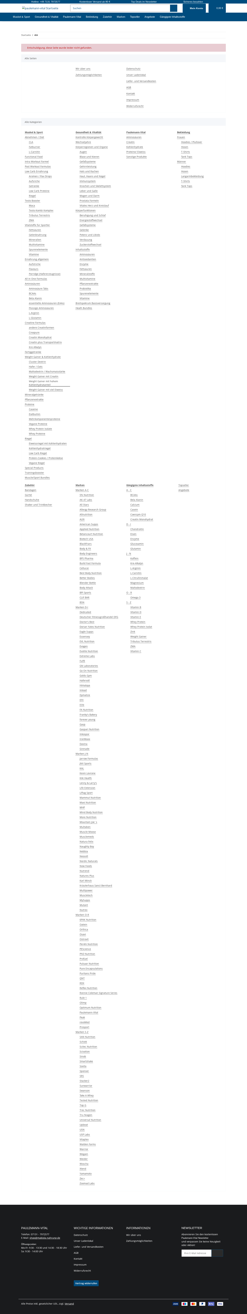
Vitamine (34, 254)
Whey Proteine (37, 433)
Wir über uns (83, 68)
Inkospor (84, 734)
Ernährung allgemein (37, 259)
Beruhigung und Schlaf (93, 215)
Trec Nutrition (87, 1110)
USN (82, 1129)
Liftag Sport (86, 792)
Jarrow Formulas (89, 758)
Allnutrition (86, 514)
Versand (69, 1303)
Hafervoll (85, 680)
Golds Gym (86, 675)
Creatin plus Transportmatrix (45, 342)
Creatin (130, 142)
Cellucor (84, 568)
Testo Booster (32, 200)
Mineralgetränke (34, 394)
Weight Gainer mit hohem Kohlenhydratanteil (43, 383)
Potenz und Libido (90, 234)
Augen (83, 151)
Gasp (82, 724)
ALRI (82, 519)
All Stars (84, 504)
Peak (82, 1017)
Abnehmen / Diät (34, 137)
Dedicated (85, 612)
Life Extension (87, 787)
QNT (82, 978)
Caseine (33, 409)
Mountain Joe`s (88, 822)
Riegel (32, 195)
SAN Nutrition (87, 1036)
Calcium (134, 504)
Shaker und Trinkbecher (38, 504)
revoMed (85, 1022)
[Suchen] (173, 8)
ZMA (31, 220)
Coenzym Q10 (138, 514)
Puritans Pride (88, 973)
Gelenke (84, 229)
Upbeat (84, 1124)
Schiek (83, 1041)
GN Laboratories (89, 665)
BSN (82, 602)
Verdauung (86, 239)
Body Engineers (88, 553)
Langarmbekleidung (192, 176)
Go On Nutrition (89, 670)
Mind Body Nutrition (91, 812)
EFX (82, 700)
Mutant (84, 905)
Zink (132, 631)
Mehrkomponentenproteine (44, 419)
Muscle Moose (88, 831)
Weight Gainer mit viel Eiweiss (46, 389)
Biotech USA (86, 538)
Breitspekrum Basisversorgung (93, 303)
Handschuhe (32, 499)
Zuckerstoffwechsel (90, 244)
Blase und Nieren (89, 156)
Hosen (184, 146)
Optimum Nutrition (90, 1007)
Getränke (34, 186)
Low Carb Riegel (38, 453)
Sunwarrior (86, 1085)
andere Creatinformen (41, 327)
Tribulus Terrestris (39, 215)
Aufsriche (34, 181)
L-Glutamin (35, 317)
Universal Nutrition (90, 1119)
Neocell (84, 856)
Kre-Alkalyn (136, 563)
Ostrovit (84, 939)
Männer (181, 161)
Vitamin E (135, 617)
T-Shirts (185, 151)
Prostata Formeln (89, 200)
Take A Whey (87, 1095)
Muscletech (86, 895)
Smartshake (86, 1061)
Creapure (34, 332)
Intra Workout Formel (37, 161)
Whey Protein (137, 621)
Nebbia (84, 851)
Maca (32, 205)
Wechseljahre (83, 142)
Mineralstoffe (87, 273)
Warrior (84, 1149)
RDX (82, 983)
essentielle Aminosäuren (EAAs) (46, 303)
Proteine (29, 404)
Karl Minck (86, 880)
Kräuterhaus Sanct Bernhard (96, 885)
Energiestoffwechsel (91, 220)
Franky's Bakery (88, 714)
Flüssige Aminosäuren (41, 308)
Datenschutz (133, 68)
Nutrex (83, 909)
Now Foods (86, 866)
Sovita (83, 1066)
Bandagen (30, 490)
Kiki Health (86, 778)
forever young (87, 719)
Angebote (183, 490)
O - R (129, 592)
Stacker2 (84, 1080)
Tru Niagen (86, 1115)
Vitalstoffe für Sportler (37, 225)
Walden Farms (88, 1144)
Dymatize (85, 695)
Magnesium (137, 582)
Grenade (84, 748)
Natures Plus (87, 875)
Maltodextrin (137, 587)
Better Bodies (87, 577)
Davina (83, 743)
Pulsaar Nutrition (89, 963)
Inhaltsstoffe (83, 249)
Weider (84, 1158)
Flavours (33, 269)
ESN (82, 704)
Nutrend (84, 870)
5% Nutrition (87, 494)
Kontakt (130, 93)
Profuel (84, 958)
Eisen (133, 534)
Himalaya (85, 685)
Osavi (83, 934)
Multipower (86, 890)
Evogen (84, 646)
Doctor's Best (87, 621)
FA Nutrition (86, 709)
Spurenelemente (38, 249)
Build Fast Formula (90, 563)
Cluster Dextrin (37, 361)
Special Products (34, 467)
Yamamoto (86, 1173)
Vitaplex (84, 1139)
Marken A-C (82, 490)
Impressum (132, 99)
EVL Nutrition (87, 641)
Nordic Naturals (89, 861)
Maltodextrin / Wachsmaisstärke (47, 371)
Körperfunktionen (86, 210)
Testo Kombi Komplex (41, 210)
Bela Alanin (136, 499)
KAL (82, 768)
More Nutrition (88, 817)
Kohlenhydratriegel (40, 448)
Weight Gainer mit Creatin (43, 376)
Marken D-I (82, 607)
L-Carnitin (34, 151)
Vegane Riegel (37, 462)
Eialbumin (34, 414)
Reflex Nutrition (88, 988)
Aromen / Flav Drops (40, 176)
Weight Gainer (138, 636)
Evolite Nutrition (89, 651)
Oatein (83, 924)
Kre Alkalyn (35, 347)
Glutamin (135, 548)
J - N (128, 553)
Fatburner (34, 146)
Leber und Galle (89, 190)
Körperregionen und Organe (92, 146)
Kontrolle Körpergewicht (89, 137)
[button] (194, 8)
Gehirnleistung (88, 166)
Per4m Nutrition (89, 944)
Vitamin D (135, 612)
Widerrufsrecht (134, 106)
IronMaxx (85, 739)
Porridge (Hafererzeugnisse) (44, 273)
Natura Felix (86, 841)
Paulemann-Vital (89, 1012)
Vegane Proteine (38, 423)
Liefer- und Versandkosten (141, 81)
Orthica (84, 929)
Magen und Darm (89, 195)
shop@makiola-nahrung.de (45, 1237)
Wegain (84, 1154)
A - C (129, 490)
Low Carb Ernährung (36, 171)
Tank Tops (186, 156)
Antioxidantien (88, 259)
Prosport (84, 1027)
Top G (83, 1105)
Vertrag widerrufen (86, 1283)
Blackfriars (86, 543)
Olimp (83, 1002)
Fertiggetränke (33, 352)
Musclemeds (87, 836)
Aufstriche (34, 264)
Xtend (83, 1168)
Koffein (134, 558)
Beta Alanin (35, 298)
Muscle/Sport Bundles (37, 477)
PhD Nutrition (87, 953)
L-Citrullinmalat (139, 577)
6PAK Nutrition (88, 919)
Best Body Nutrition (91, 573)
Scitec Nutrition (88, 1046)
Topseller (183, 485)
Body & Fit (85, 548)
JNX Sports (85, 763)
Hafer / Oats (36, 366)
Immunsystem (88, 181)
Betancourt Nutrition (91, 534)
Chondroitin (137, 529)
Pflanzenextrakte (34, 399)
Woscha (84, 1163)
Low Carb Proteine (39, 190)
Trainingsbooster (34, 472)
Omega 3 (135, 597)
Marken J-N (82, 753)
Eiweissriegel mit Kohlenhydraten (48, 443)
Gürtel (28, 494)
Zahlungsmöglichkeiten (89, 74)
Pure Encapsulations (91, 968)
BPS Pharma (86, 558)
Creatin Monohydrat (40, 337)
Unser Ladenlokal (136, 74)
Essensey (85, 636)
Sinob (83, 1056)
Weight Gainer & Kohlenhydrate (43, 356)
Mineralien (35, 239)
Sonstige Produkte (136, 156)
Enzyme (84, 264)
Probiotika (85, 288)
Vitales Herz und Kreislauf (94, 205)
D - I (128, 524)
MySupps (85, 900)
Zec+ (82, 1178)
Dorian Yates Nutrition (92, 626)
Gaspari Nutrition (89, 729)
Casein (134, 509)
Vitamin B (135, 607)
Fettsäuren (35, 229)
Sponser (84, 1071)
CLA (31, 142)
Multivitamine (37, 244)
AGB (128, 87)
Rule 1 (83, 997)
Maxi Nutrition (88, 802)
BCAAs (32, 293)
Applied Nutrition (89, 529)
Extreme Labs (87, 656)
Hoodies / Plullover (191, 142)
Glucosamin (137, 543)
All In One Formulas (36, 278)
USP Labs (85, 1134)
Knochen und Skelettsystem (95, 186)
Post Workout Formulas (38, 166)
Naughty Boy (87, 846)
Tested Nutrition (89, 1100)
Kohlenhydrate (134, 146)
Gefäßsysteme (88, 161)
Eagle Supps (86, 631)
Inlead (83, 690)
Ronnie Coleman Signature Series (98, 992)
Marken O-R (82, 914)
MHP (82, 807)
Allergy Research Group (93, 509)
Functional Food (34, 156)
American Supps (89, 524)
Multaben (85, 826)
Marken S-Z (82, 1032)
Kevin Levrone (87, 773)
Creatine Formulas (35, 322)
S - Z (128, 602)
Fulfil (82, 660)
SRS (82, 1075)
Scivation (85, 1051)
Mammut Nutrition (90, 797)
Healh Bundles (84, 308)
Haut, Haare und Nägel (92, 176)
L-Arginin (34, 312)
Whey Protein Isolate (40, 428)
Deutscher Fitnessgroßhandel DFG (99, 617)
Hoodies (185, 166)
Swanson (85, 1090)
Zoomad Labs (87, 1183)
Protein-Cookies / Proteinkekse (46, 458)
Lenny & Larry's (88, 783)
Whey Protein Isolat (141, 626)
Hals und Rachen (89, 171)
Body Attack (86, 587)
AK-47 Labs (86, 499)
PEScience (85, 949)
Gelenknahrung (37, 234)
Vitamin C (135, 651)
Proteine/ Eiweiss (136, 151)
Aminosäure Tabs (38, 288)
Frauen (181, 137)
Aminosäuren (32, 283)
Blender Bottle (88, 582)
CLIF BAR (84, 597)
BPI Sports (85, 592)
